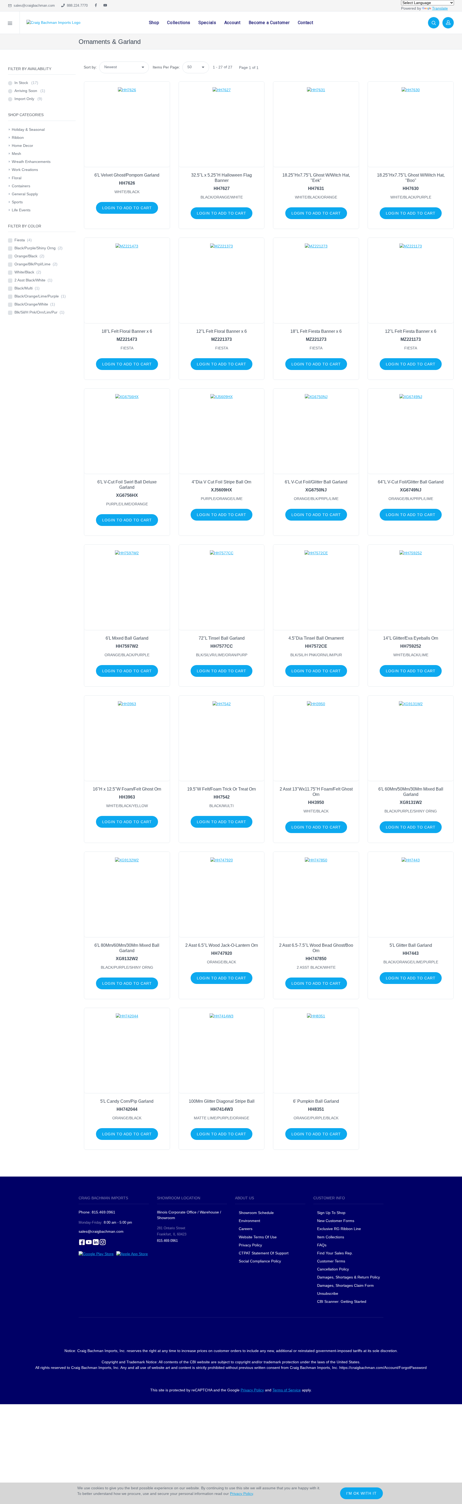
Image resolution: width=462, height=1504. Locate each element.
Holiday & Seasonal (28, 129)
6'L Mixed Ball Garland (127, 638)
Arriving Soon (29, 91)
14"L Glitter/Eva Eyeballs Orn (410, 638)
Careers (245, 1229)
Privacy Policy (250, 1245)
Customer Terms (331, 1261)
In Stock (26, 83)
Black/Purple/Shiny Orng (38, 248)
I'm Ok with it (361, 1493)
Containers (21, 186)
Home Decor (22, 145)
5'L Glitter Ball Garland (411, 945)
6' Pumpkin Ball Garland (316, 1101)
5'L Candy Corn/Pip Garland (126, 1101)
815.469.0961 (167, 1241)
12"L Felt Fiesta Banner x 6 (410, 331)
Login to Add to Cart (127, 208)
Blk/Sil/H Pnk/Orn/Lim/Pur (39, 312)
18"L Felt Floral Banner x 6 (127, 331)
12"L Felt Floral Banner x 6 (221, 331)
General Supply (25, 194)
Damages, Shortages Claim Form (345, 1285)
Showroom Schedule (257, 1213)
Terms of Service (286, 1390)
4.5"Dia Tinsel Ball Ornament (316, 638)
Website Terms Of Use (258, 1237)
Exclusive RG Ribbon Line (339, 1229)
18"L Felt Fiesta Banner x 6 (316, 331)
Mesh (16, 153)
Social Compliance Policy (260, 1261)
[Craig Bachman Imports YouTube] (105, 6)
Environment (249, 1221)
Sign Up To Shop (331, 1213)
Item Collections (330, 1237)
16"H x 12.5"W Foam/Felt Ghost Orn (127, 789)
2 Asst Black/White (33, 280)
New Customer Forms (335, 1221)
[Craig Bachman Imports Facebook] (96, 6)
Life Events (21, 210)
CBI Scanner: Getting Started (341, 1301)
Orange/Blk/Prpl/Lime (35, 264)
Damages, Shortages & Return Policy (348, 1277)
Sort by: (90, 67)
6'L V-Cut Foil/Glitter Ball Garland (316, 482)
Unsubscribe (327, 1293)
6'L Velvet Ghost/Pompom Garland (126, 175)
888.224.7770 (76, 5)
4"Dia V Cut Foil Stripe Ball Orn (221, 482)
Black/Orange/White (34, 304)
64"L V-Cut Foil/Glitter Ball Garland (411, 482)
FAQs (321, 1245)
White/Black (27, 272)
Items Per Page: (166, 67)
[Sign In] (448, 22)
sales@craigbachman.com (33, 5)
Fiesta (23, 240)
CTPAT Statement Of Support (263, 1253)
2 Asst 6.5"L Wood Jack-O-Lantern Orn (221, 945)
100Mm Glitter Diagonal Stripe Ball (222, 1101)
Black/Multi (27, 288)
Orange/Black (29, 256)
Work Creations (25, 169)
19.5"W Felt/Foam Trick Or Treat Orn (221, 789)
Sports (17, 202)
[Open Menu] (10, 23)
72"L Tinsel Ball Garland (222, 638)
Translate (440, 8)
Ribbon (18, 137)
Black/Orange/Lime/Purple (40, 296)
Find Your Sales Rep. (335, 1253)
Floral (16, 178)
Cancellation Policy (333, 1269)
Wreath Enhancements (31, 161)
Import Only (28, 99)
